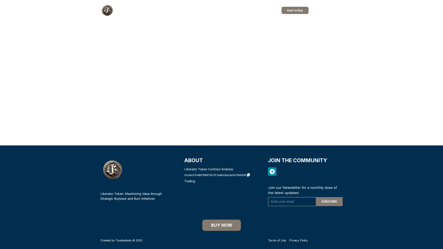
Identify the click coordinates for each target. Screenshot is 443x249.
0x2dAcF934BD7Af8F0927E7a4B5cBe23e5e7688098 (215, 175)
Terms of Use (277, 240)
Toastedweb (124, 240)
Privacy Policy (298, 240)
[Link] (107, 10)
